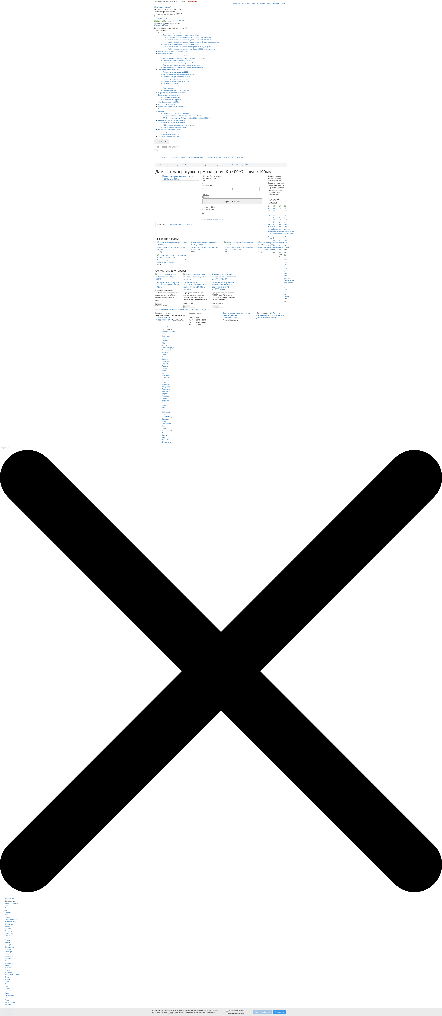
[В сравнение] (166, 305)
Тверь (164, 428)
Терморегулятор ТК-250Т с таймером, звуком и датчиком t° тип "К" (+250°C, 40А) (224, 286)
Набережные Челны (169, 403)
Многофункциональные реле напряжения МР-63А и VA (184, 58)
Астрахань (166, 400)
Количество (207, 185)
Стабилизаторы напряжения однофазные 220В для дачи (189, 37)
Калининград (167, 416)
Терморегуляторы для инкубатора (176, 81)
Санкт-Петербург (168, 347)
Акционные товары (177, 157)
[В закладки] (164, 305)
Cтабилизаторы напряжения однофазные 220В (181, 35)
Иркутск (164, 393)
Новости (276, 3)
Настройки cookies (269, 317)
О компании (235, 3)
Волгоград (165, 359)
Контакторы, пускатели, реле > (170, 129)
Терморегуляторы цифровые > (170, 69)
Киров (164, 409)
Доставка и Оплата (213, 157)
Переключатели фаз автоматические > (173, 92)
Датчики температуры (171, 83)
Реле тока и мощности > (167, 109)
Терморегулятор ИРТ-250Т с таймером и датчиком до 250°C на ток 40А (194, 286)
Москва (164, 345)
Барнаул (165, 373)
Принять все (279, 1012)
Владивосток (166, 386)
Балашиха (165, 419)
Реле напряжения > (165, 53)
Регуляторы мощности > (167, 104)
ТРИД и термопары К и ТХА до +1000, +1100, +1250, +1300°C (186, 118)
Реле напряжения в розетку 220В (175, 56)
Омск (164, 338)
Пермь (164, 354)
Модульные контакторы (172, 132)
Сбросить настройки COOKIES (162, 1014)
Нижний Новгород (168, 331)
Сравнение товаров (195, 157)
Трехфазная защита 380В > (168, 102)
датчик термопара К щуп (178, 309)
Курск (164, 421)
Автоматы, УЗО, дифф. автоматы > (171, 120)
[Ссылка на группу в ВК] (271, 313)
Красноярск (166, 352)
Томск (164, 382)
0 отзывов (206, 219)
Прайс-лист (245, 3)
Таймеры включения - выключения (176, 90)
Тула (163, 414)
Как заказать (229, 157)
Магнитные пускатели (171, 134)
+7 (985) (179, 21)
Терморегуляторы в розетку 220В (175, 72)
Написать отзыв (217, 219)
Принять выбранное (262, 1012)
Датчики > (162, 111)
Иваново (165, 433)
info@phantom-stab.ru (162, 26)
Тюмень (165, 366)
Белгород (165, 437)
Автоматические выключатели (174, 122)
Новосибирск (167, 327)
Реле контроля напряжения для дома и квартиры (181, 65)
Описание (161, 224)
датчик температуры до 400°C (200, 309)
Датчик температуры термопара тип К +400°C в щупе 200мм (171, 261)
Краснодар (166, 361)
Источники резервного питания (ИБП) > (173, 51)
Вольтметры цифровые (171, 97)
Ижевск (164, 370)
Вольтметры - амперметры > (169, 95)
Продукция (163, 157)
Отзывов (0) (189, 224)
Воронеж (165, 357)
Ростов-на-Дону (167, 350)
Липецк (164, 407)
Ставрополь (166, 442)
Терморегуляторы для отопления (175, 79)
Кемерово (165, 377)
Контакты (240, 157)
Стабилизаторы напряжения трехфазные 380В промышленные (191, 49)
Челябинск (166, 336)
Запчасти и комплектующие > (169, 136)
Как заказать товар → (236, 314)
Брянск (164, 435)
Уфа (163, 343)
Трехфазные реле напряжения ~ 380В (177, 60)
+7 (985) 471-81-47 (162, 320)
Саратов (165, 363)
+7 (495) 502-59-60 (162, 317)
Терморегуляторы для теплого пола (176, 76)
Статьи (283, 3)
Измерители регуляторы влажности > (172, 106)
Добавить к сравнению (211, 213)
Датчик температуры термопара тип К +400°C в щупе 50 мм (238, 248)
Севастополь (167, 423)
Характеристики (175, 224)
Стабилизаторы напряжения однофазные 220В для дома (189, 39)
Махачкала (166, 384)
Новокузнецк (166, 375)
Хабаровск (166, 391)
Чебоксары (166, 412)
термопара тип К (161, 309)
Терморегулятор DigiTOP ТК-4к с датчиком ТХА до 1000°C (167, 284)
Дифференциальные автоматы (174, 127)
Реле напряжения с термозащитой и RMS (179, 62)
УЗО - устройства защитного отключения (178, 125)
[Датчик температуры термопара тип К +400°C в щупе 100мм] (180, 178)
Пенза (164, 405)
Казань (164, 333)
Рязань (164, 398)
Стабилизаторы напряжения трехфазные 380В (180, 44)
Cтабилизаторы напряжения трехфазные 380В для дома (189, 46)
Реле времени (168, 88)
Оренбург (165, 380)
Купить (205, 197)
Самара (165, 340)
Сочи (164, 426)
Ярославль (166, 389)
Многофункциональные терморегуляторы (179, 74)
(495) (161, 18)
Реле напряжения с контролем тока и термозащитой (183, 67)
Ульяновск (165, 396)
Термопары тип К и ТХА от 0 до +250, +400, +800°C (182, 115)
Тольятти (165, 368)
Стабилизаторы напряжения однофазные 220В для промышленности (193, 42)
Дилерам (255, 3)
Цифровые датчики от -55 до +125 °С (177, 113)
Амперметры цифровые (172, 99)
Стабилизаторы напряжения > (169, 33)
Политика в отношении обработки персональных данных (270, 315)
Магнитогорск (167, 430)
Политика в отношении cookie (184, 1014)
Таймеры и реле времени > (168, 86)
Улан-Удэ (165, 439)
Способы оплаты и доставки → (235, 313)
